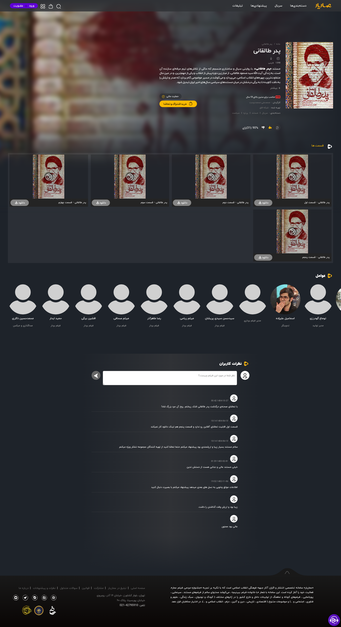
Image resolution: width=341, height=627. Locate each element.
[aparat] (53, 597)
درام (227, 601)
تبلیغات (237, 5)
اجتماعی (299, 601)
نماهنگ (277, 597)
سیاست (236, 113)
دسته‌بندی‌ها (298, 5)
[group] (318, 306)
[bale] (33, 597)
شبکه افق (264, 107)
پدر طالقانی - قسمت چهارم (72, 202)
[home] (323, 6)
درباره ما (24, 588)
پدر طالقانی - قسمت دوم (235, 202)
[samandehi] (53, 611)
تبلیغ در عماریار (117, 588)
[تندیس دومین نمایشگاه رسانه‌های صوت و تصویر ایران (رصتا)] (27, 611)
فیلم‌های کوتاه (292, 597)
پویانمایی (308, 597)
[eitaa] (43, 597)
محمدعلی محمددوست (259, 102)
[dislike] (263, 127)
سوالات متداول (69, 588)
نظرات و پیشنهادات (44, 588)
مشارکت (99, 588)
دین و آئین (238, 601)
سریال (278, 5)
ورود (31, 5)
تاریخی (250, 601)
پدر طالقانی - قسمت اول (317, 202)
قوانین (86, 588)
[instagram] (16, 597)
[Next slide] (13, 308)
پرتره (245, 113)
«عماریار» (308, 588)
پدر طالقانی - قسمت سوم (154, 202)
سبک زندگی (186, 597)
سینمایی (176, 592)
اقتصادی (261, 601)
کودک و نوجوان (204, 597)
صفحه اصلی (138, 588)
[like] (270, 127)
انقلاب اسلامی (215, 601)
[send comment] (96, 375)
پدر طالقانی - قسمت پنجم (316, 257)
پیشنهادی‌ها (259, 5)
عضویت (18, 5)
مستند (255, 113)
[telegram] (24, 597)
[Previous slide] (328, 308)
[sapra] (39, 611)
